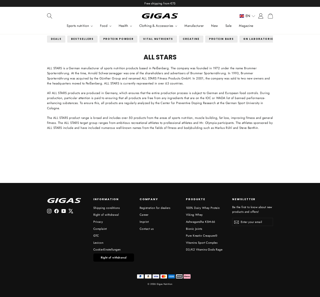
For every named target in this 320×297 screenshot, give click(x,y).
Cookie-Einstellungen (107, 249)
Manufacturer (194, 25)
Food (104, 25)
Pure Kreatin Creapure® (201, 235)
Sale (228, 25)
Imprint (144, 222)
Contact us (147, 229)
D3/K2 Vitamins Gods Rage (204, 249)
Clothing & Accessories (156, 25)
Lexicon (98, 243)
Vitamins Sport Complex (202, 243)
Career (144, 215)
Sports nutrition (78, 25)
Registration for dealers (155, 208)
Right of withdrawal (106, 215)
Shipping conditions (106, 208)
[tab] (56, 39)
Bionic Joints (194, 229)
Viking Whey (194, 215)
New (214, 25)
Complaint (100, 229)
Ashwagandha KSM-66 (200, 222)
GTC (96, 235)
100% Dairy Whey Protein (203, 208)
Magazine (246, 25)
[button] (247, 16)
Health (124, 25)
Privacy (98, 222)
